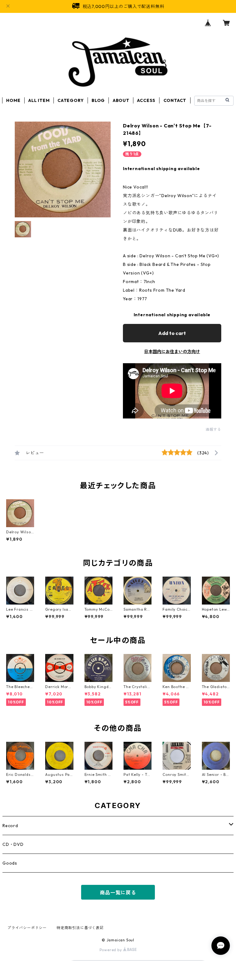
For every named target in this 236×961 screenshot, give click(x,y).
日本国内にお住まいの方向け (172, 351)
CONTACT (175, 100)
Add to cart (172, 333)
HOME (13, 100)
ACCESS (146, 100)
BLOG (98, 100)
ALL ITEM (38, 100)
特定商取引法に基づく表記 (80, 927)
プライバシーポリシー (27, 927)
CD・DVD (13, 844)
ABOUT (121, 100)
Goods (9, 863)
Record (10, 825)
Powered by (111, 949)
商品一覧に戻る (118, 892)
